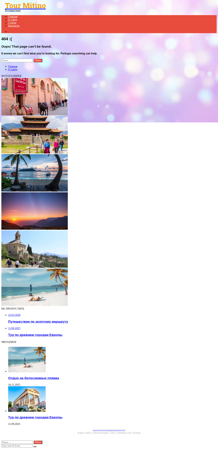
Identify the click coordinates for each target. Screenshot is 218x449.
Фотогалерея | (101, 432)
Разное (137, 432)
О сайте (12, 19)
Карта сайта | (85, 432)
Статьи (12, 22)
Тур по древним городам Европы (35, 417)
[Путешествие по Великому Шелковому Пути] (103, 97)
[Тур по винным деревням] (103, 249)
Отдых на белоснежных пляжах (33, 378)
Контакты (14, 25)
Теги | (113, 432)
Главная (12, 16)
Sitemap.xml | (125, 432)
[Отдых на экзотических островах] (103, 173)
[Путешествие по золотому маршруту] (103, 211)
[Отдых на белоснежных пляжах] (103, 287)
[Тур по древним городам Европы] (107, 399)
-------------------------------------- (109, 429)
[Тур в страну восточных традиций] (103, 135)
